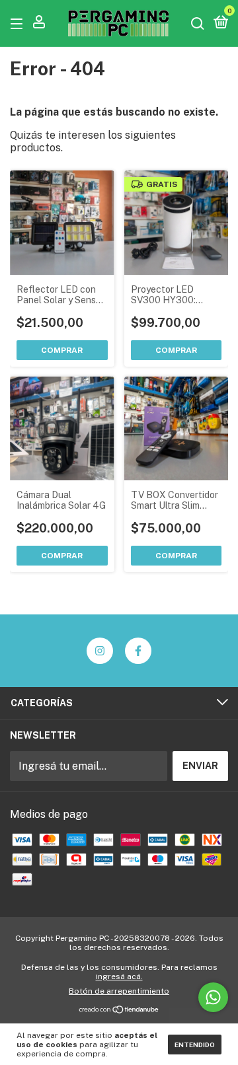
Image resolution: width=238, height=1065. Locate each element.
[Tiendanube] (119, 1010)
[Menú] (19, 23)
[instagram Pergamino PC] (100, 651)
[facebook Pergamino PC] (138, 651)
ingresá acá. (119, 976)
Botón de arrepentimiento (119, 991)
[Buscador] (197, 23)
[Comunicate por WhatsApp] (213, 997)
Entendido (195, 1044)
